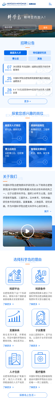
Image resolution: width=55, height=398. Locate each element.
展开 (46, 211)
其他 (39, 58)
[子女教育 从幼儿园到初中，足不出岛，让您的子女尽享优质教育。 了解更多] (40, 318)
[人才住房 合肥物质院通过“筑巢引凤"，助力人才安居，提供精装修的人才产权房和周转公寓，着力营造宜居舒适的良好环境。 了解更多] (14, 359)
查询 (45, 27)
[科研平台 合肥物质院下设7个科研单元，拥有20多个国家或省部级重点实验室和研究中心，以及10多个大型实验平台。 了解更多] (14, 276)
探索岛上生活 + (27, 395)
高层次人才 (15, 52)
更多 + (27, 101)
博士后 (15, 58)
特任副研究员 (39, 52)
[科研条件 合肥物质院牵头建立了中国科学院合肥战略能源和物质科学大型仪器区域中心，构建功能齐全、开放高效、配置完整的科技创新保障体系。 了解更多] (40, 276)
